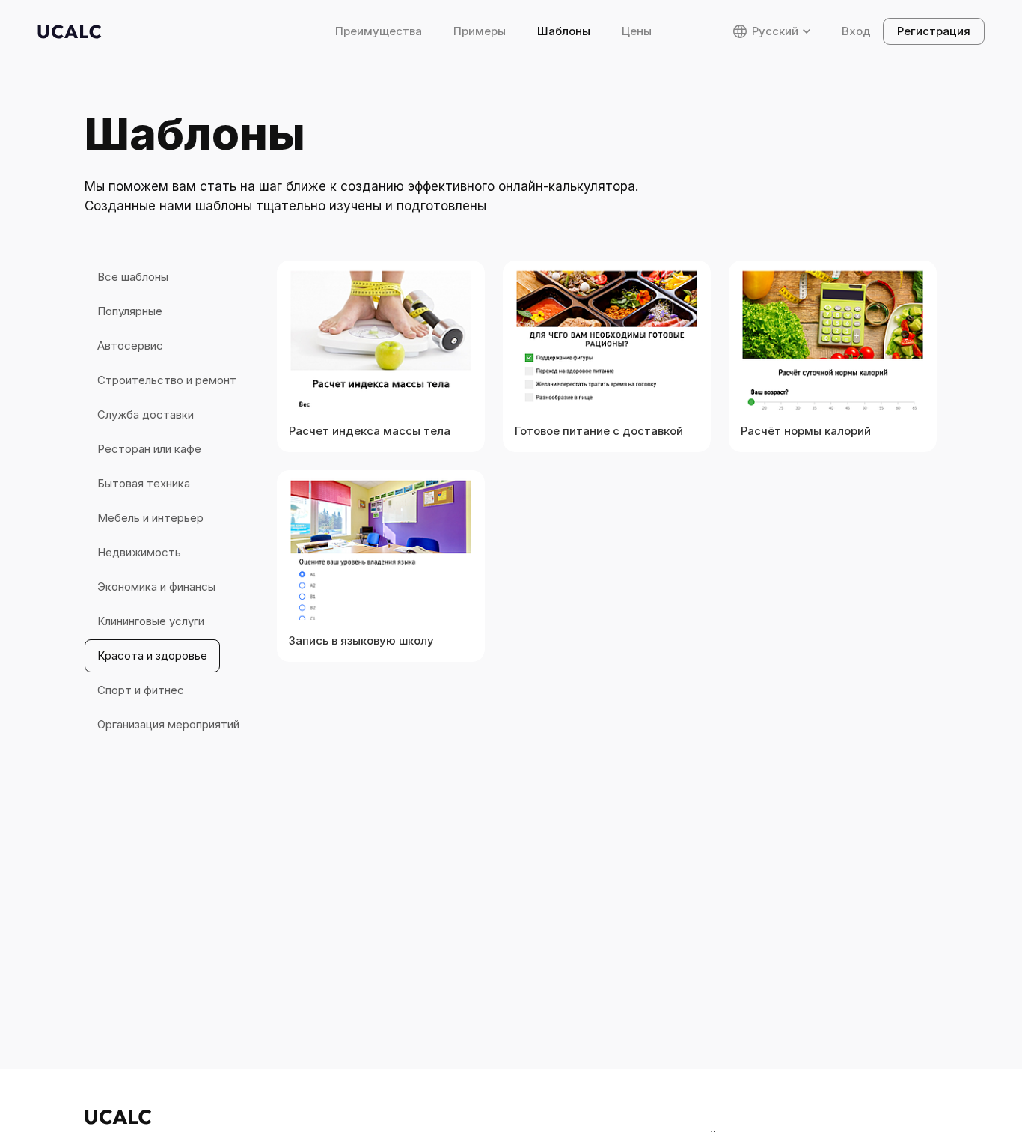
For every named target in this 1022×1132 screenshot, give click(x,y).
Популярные (129, 311)
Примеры (479, 31)
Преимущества (378, 31)
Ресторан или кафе (149, 449)
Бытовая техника (143, 483)
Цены (637, 31)
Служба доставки (145, 414)
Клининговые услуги (150, 621)
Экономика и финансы (156, 586)
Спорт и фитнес (140, 690)
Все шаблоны (132, 277)
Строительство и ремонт (166, 380)
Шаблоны (563, 31)
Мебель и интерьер (150, 518)
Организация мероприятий (168, 724)
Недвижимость (139, 552)
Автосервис (130, 345)
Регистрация (933, 31)
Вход (856, 31)
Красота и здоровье (152, 655)
